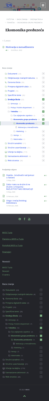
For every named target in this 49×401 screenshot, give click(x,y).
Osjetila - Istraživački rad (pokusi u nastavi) (20, 176)
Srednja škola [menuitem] (14, 99)
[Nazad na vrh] (24, 396)
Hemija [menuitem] (16, 135)
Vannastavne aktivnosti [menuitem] (18, 156)
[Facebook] (24, 219)
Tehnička (11, 22)
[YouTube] (29, 219)
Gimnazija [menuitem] (14, 104)
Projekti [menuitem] (11, 91)
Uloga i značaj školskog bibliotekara (16, 201)
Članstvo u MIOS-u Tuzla (12, 239)
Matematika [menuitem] (17, 139)
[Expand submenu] (43, 73)
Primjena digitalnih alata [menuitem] (18, 86)
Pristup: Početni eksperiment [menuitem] (21, 107)
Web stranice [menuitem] (13, 160)
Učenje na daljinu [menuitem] (15, 152)
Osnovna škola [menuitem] (14, 82)
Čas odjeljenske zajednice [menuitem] (22, 115)
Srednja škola (36, 19)
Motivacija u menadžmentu (20, 47)
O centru (6, 275)
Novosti (5, 271)
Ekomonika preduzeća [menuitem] (25, 123)
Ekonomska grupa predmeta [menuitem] (25, 119)
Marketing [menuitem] (20, 131)
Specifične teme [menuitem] (14, 95)
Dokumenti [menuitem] (12, 73)
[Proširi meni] (43, 5)
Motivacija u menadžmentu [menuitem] (28, 127)
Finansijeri (6, 252)
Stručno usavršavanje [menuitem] (17, 147)
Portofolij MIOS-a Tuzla (12, 245)
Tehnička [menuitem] (14, 111)
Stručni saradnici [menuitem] (15, 143)
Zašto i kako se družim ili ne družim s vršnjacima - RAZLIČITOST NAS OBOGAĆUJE (19, 186)
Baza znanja (22, 19)
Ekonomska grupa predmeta (29, 22)
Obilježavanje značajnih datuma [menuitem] (21, 78)
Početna (10, 19)
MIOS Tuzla (7, 232)
